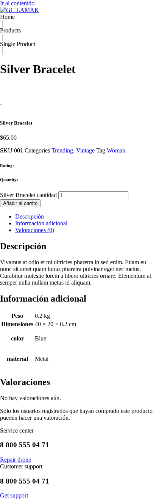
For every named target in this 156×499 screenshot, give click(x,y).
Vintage (85, 150)
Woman (116, 150)
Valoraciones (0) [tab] (34, 230)
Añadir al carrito (20, 203)
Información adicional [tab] (41, 223)
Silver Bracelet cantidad (28, 195)
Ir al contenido (17, 3)
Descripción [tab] (29, 216)
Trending (62, 150)
